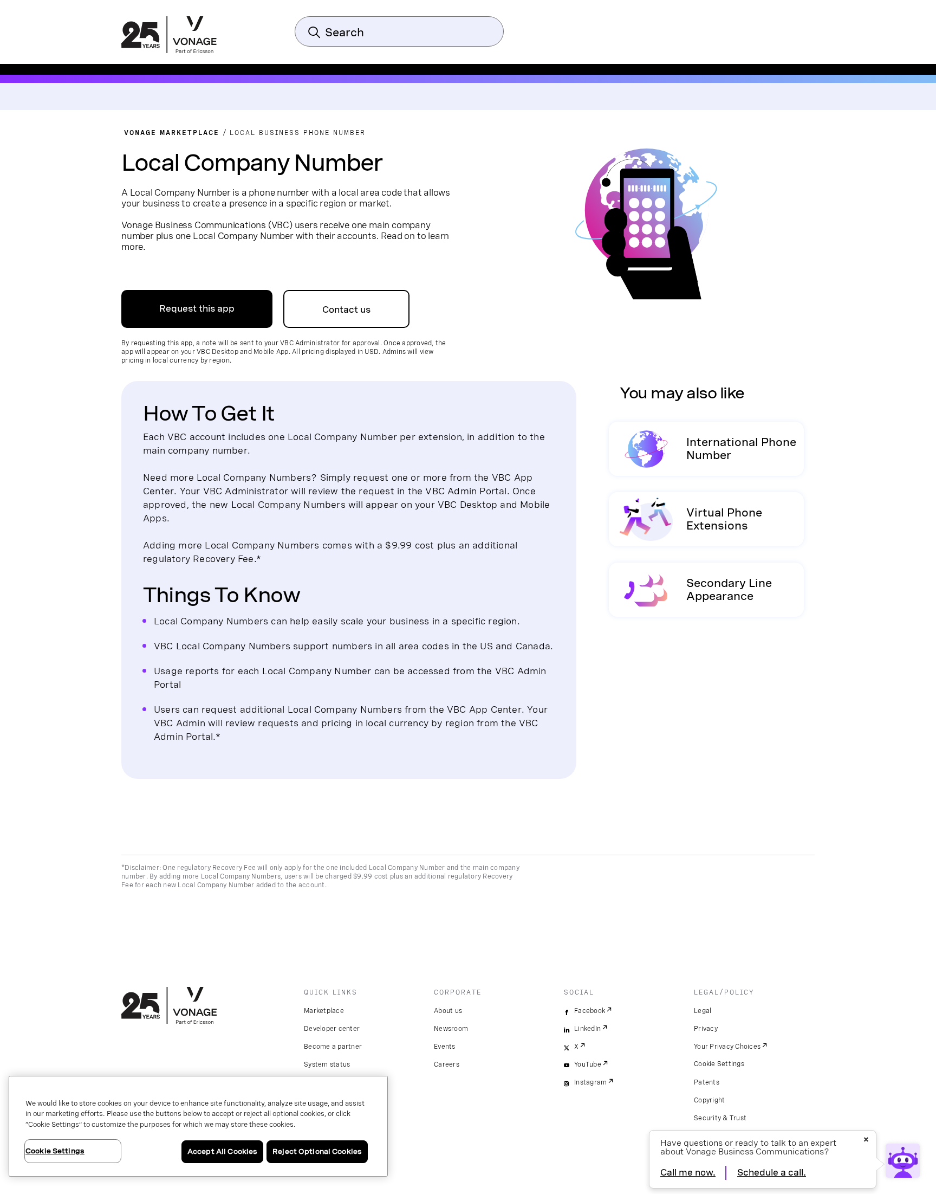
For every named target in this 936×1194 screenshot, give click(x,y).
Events (445, 1046)
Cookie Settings (719, 1064)
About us (448, 1011)
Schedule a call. (771, 1172)
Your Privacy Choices (727, 1046)
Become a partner (333, 1046)
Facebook (589, 1011)
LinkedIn (587, 1028)
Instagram (590, 1082)
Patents (706, 1082)
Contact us (346, 310)
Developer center (332, 1028)
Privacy (706, 1028)
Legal (702, 1011)
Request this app (197, 309)
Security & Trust (720, 1118)
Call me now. (688, 1172)
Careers (446, 1064)
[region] (198, 1126)
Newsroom (451, 1028)
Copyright (709, 1100)
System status (327, 1064)
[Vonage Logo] (169, 35)
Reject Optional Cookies (317, 1151)
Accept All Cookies (222, 1151)
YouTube (587, 1064)
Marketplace (324, 1011)
